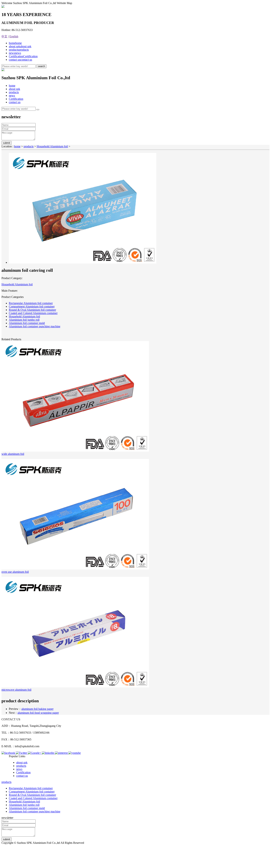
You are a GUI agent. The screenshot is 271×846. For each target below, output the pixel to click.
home (15, 43)
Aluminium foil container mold (27, 323)
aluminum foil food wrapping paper (38, 712)
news (15, 53)
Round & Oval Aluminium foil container (32, 309)
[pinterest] (61, 752)
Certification (23, 56)
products (19, 49)
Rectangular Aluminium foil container (31, 303)
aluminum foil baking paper (37, 708)
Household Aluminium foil (52, 146)
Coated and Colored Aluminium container (33, 313)
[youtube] (74, 752)
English (13, 36)
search (41, 66)
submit (6, 142)
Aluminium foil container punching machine (34, 326)
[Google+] (35, 752)
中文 (4, 36)
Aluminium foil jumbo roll (24, 319)
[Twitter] (22, 752)
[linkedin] (48, 752)
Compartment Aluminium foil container (32, 306)
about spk (20, 46)
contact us (20, 59)
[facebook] (8, 752)
